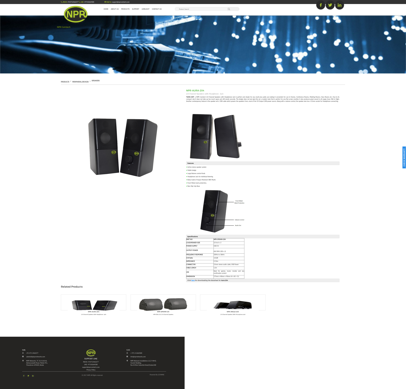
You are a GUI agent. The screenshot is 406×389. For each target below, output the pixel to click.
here (193, 280)
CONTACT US (157, 9)
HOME (106, 9)
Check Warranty (404, 157)
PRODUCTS (125, 9)
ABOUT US (115, 9)
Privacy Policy (90, 370)
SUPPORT (135, 9)
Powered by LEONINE (157, 375)
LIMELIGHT (145, 9)
